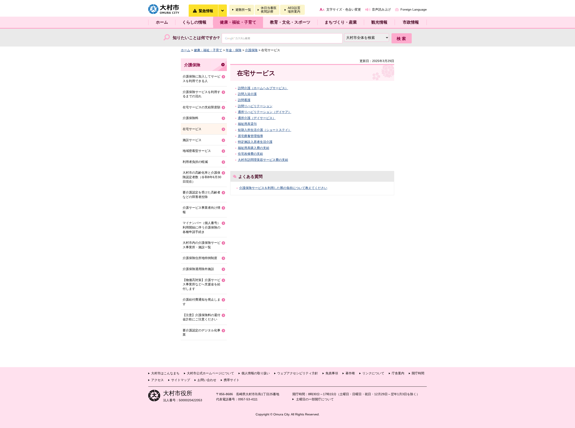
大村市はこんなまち (165, 373)
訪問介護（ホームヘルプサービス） (263, 88)
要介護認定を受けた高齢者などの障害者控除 (201, 195)
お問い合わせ (206, 380)
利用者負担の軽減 (195, 162)
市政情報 (411, 22)
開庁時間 (418, 373)
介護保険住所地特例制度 (200, 258)
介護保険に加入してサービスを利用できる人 (201, 79)
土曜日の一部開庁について (315, 399)
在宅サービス (192, 129)
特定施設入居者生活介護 (255, 142)
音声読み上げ (381, 9)
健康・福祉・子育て (238, 22)
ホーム (162, 22)
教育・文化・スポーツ (290, 22)
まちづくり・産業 (341, 22)
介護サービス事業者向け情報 (201, 210)
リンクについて (373, 373)
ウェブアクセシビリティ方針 (297, 373)
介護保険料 (190, 118)
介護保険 (251, 50)
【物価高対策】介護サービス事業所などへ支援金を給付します (201, 284)
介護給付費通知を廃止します (201, 302)
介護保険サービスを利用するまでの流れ (201, 94)
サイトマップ (180, 380)
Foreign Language (413, 9)
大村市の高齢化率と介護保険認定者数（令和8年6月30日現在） (202, 177)
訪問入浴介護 (247, 94)
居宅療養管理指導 (250, 136)
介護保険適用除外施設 (198, 269)
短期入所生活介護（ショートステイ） (264, 130)
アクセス (157, 380)
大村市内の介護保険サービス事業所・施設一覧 (201, 245)
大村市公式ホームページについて (210, 373)
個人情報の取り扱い (255, 373)
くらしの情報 (194, 22)
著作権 (350, 373)
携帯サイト (231, 380)
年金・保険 (233, 50)
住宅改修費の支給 (250, 153)
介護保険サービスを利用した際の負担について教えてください (283, 188)
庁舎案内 (398, 373)
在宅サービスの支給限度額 (201, 107)
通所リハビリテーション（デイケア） (264, 112)
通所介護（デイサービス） (257, 118)
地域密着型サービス (197, 151)
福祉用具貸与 (247, 124)
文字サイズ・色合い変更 (343, 9)
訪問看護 (244, 100)
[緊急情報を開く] (222, 10)
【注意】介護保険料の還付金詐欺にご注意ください (201, 317)
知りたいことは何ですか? (196, 37)
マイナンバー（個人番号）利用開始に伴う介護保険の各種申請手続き (201, 227)
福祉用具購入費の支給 (253, 148)
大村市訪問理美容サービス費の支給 (263, 160)
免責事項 (331, 373)
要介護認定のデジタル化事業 (201, 332)
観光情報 (379, 22)
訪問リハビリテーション (255, 106)
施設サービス (192, 140)
